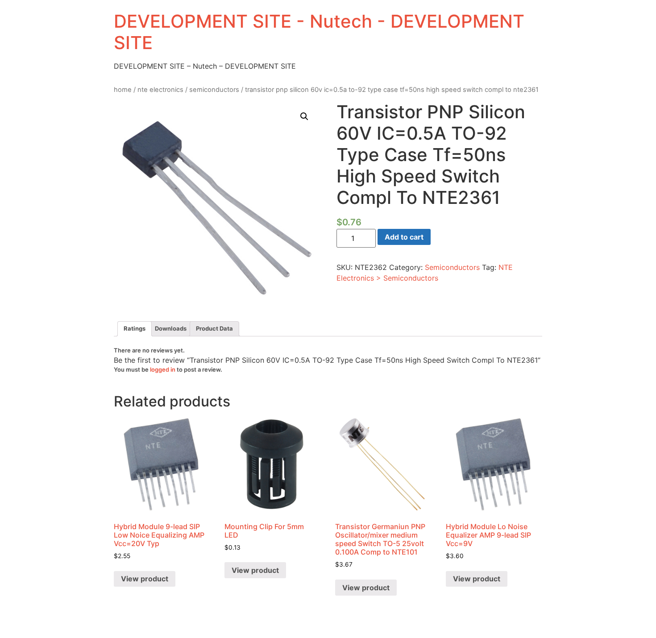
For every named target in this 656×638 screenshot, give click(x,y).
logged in (162, 369)
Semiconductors (214, 90)
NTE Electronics (160, 90)
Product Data (214, 328)
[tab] (134, 329)
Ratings (134, 328)
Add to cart (404, 236)
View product (144, 578)
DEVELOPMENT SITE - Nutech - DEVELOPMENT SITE (319, 32)
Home (123, 90)
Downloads (171, 328)
